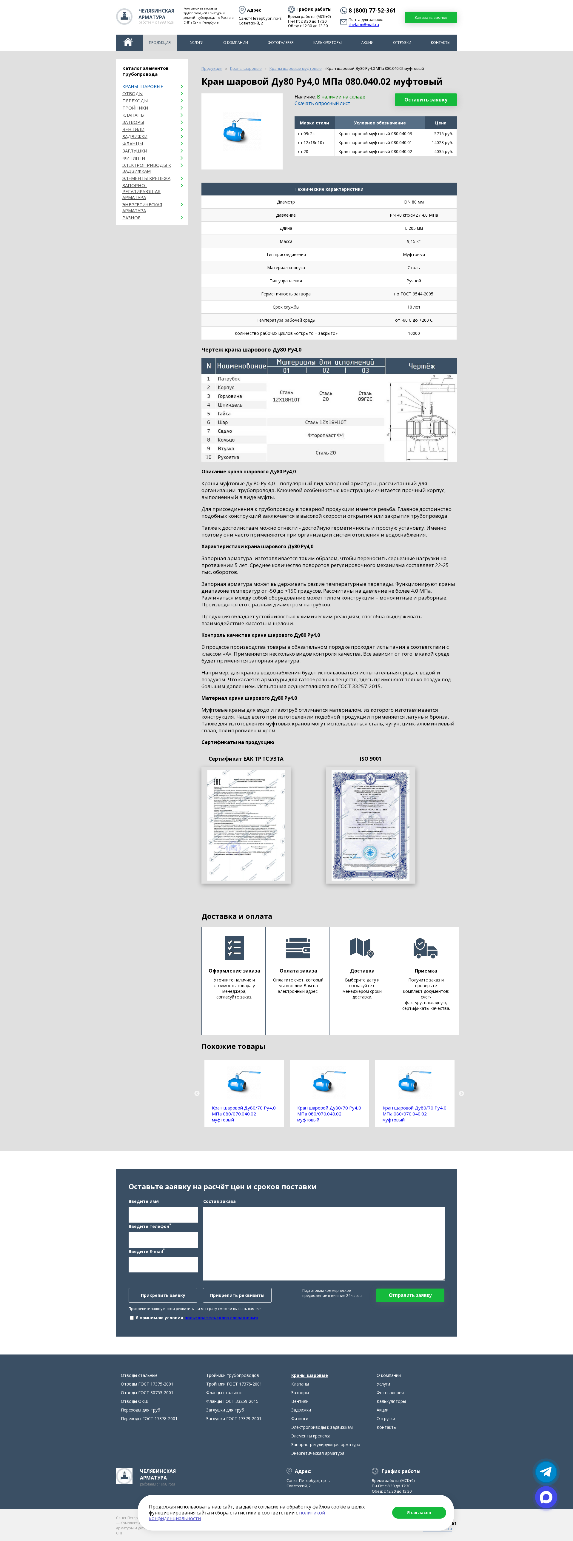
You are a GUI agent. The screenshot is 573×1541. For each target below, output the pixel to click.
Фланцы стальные (224, 1392)
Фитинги (133, 158)
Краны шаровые (142, 86)
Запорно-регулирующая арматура (141, 191)
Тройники (135, 108)
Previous (197, 1094)
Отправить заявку (410, 1295)
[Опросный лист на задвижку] (370, 825)
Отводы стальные (139, 1375)
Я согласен (419, 1512)
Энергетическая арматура (142, 207)
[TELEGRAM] (546, 1472)
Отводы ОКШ (134, 1401)
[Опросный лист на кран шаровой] (246, 825)
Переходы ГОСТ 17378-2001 (149, 1418)
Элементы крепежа (146, 178)
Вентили (133, 129)
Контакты (440, 42)
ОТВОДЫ (132, 93)
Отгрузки (402, 42)
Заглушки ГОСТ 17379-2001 (233, 1418)
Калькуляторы (327, 42)
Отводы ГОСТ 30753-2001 (147, 1392)
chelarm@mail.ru (364, 24)
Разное (131, 218)
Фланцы (132, 144)
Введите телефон (150, 1226)
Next (461, 1094)
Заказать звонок (431, 17)
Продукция (160, 42)
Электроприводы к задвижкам (146, 168)
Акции (367, 42)
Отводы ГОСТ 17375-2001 (147, 1384)
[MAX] (546, 1497)
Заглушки (134, 151)
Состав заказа (219, 1201)
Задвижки (134, 136)
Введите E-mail (147, 1251)
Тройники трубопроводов (232, 1375)
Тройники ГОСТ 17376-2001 (234, 1384)
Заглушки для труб (225, 1410)
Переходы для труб (140, 1410)
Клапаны (133, 115)
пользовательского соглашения (221, 1317)
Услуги (197, 42)
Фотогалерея (281, 42)
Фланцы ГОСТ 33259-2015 (232, 1401)
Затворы (133, 122)
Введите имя (144, 1201)
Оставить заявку (425, 99)
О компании (235, 42)
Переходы (135, 101)
